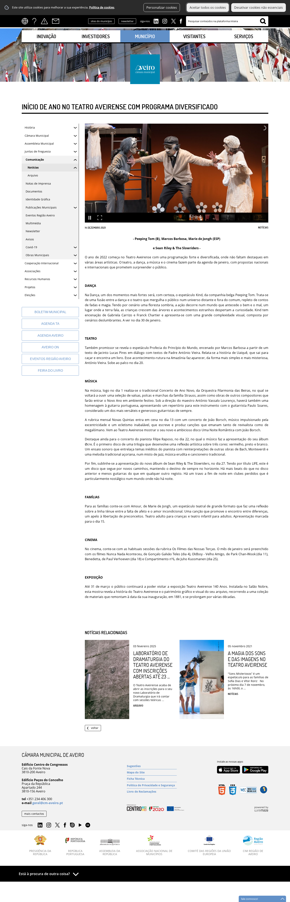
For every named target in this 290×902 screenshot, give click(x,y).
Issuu (72, 825)
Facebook (181, 21)
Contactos (55, 21)
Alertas (44, 21)
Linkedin (156, 21)
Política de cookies (101, 7)
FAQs (34, 21)
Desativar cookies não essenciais (258, 7)
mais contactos (34, 814)
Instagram (164, 21)
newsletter (127, 21)
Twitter (173, 21)
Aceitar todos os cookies (208, 7)
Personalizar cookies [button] (161, 7)
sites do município (101, 21)
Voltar (94, 728)
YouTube (80, 826)
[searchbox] (227, 21)
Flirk (87, 825)
